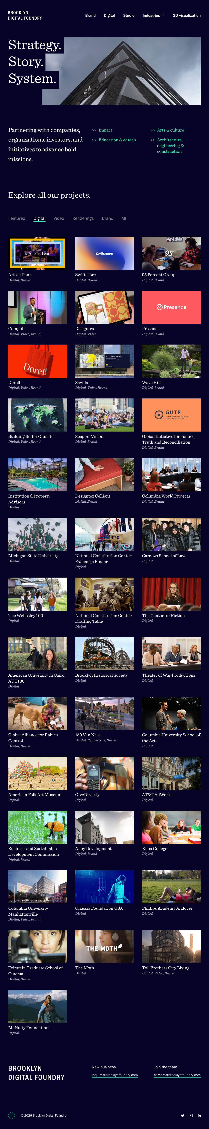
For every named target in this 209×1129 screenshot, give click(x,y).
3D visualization (187, 15)
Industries (151, 15)
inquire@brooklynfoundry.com (115, 1075)
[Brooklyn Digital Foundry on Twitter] (183, 1115)
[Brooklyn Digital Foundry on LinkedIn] (199, 1115)
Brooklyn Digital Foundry (49, 1115)
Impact (102, 130)
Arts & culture (167, 130)
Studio (129, 15)
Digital (109, 15)
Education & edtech (114, 140)
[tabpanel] (104, 640)
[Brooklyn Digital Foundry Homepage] (25, 15)
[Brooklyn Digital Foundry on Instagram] (191, 1115)
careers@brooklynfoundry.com (177, 1075)
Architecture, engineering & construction (167, 145)
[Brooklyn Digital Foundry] (36, 1073)
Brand (90, 15)
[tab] (16, 218)
